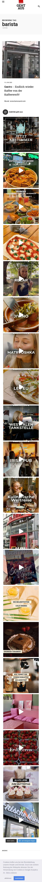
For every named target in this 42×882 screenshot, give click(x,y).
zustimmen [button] (19, 878)
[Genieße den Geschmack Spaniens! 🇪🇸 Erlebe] (21, 314)
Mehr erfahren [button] (11, 873)
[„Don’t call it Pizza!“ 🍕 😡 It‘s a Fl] (21, 242)
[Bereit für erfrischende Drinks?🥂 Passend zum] (21, 603)
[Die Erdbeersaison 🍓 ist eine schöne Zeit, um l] (21, 747)
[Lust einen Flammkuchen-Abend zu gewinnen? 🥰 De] (21, 531)
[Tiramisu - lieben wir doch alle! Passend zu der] (21, 639)
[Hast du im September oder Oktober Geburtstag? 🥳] (21, 459)
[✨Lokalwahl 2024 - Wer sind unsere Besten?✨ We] (21, 134)
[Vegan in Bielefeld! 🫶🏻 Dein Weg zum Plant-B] (21, 170)
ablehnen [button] (8, 878)
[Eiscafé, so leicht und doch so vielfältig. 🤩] (21, 675)
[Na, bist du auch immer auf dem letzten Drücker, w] (21, 423)
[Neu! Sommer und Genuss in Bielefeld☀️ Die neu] (21, 567)
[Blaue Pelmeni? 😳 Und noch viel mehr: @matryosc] (21, 350)
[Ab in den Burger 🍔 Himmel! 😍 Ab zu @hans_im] (21, 206)
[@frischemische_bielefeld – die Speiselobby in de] (21, 819)
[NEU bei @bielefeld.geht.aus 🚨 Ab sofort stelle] (21, 495)
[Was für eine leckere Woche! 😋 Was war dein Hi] (21, 278)
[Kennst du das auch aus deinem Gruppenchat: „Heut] (21, 386)
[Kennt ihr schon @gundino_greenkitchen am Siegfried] (21, 711)
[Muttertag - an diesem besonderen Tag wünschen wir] (21, 783)
